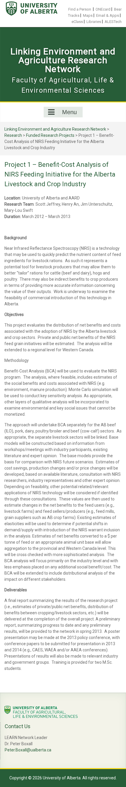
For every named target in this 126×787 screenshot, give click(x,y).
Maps (88, 15)
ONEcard (103, 9)
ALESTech (113, 21)
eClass (77, 21)
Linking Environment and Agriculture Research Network (63, 60)
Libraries (93, 21)
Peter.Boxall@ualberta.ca (28, 750)
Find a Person (79, 9)
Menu (69, 112)
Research (13, 135)
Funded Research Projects (50, 135)
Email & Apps (107, 15)
